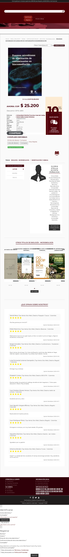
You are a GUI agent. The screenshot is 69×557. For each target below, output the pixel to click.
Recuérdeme (5, 522)
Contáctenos (10, 481)
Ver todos (34, 291)
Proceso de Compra (12, 485)
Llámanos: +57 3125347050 (26, 501)
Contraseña (3, 515)
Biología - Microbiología (20, 160)
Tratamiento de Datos (42, 483)
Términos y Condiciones (43, 481)
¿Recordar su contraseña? (8, 517)
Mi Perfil (9, 488)
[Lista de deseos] (9, 285)
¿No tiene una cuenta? (7, 524)
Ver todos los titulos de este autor (54, 227)
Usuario (2, 536)
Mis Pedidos (10, 490)
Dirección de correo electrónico (9, 538)
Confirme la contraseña (7, 548)
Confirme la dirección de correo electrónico (13, 540)
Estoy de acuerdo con (15, 550)
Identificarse (28, 17)
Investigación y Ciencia (40, 160)
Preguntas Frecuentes (12, 483)
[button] (34, 288)
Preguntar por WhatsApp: (15, 147)
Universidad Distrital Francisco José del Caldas (30, 115)
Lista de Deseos (11, 492)
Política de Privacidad (42, 485)
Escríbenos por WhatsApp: (41, 501)
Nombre (3, 534)
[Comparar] (11, 285)
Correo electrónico (6, 513)
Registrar (28, 20)
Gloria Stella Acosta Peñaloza (25, 117)
